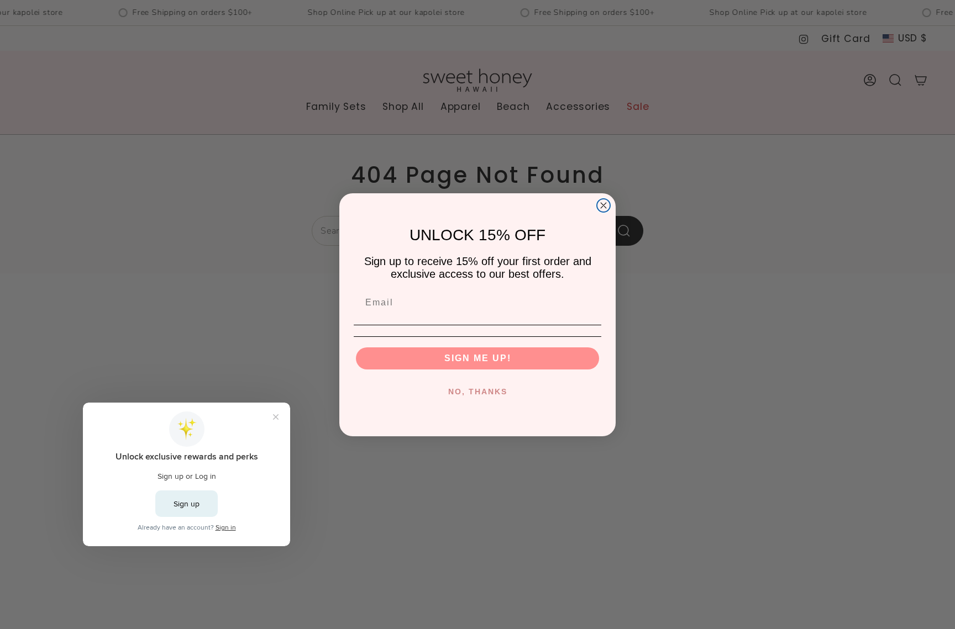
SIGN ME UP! (477, 358)
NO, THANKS (477, 391)
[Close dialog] (603, 205)
